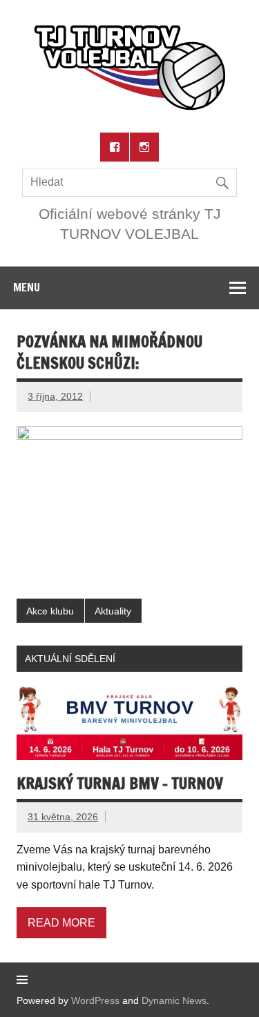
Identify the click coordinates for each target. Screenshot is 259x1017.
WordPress (95, 1000)
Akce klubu (50, 611)
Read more (61, 923)
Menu (26, 287)
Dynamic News (174, 1000)
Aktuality (113, 611)
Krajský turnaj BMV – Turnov (120, 783)
